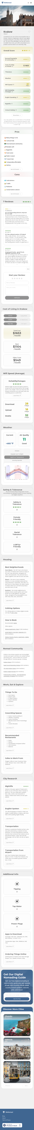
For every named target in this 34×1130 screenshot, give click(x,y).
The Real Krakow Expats (10, 668)
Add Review (17, 297)
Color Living (14, 613)
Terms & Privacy (6, 1120)
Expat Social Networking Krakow (12, 665)
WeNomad (9, 1112)
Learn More (16, 395)
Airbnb (15, 623)
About (3, 1118)
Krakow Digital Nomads (10, 671)
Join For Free (17, 998)
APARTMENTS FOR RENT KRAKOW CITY (15, 632)
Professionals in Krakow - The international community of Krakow (15, 675)
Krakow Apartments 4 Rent (12, 629)
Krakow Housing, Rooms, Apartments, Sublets (17, 637)
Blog (3, 1116)
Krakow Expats (7, 662)
